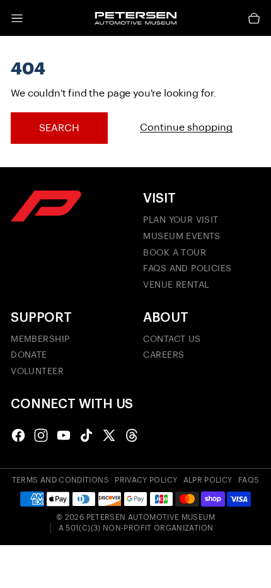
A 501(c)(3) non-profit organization (136, 528)
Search (59, 128)
